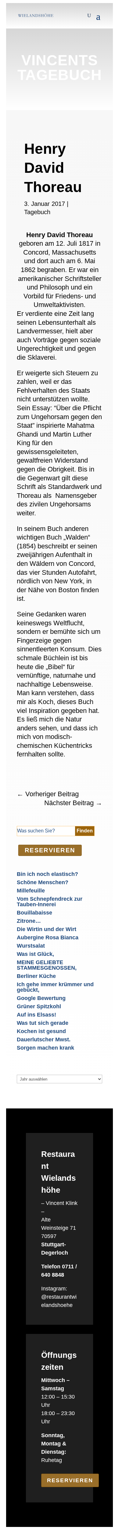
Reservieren (70, 1480)
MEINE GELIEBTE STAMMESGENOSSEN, (47, 965)
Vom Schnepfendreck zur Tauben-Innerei (49, 901)
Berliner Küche (36, 976)
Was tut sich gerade (42, 1023)
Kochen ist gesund (41, 1031)
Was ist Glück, (35, 954)
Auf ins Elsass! (36, 1015)
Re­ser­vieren (50, 850)
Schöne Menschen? (42, 882)
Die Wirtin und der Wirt (46, 929)
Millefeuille (31, 891)
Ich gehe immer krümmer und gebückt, (55, 987)
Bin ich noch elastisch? (47, 874)
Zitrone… (29, 921)
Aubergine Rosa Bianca (47, 937)
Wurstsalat (31, 946)
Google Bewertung (41, 998)
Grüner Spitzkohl (39, 1006)
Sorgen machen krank (45, 1048)
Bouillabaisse (34, 913)
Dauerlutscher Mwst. (43, 1039)
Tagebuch (37, 212)
